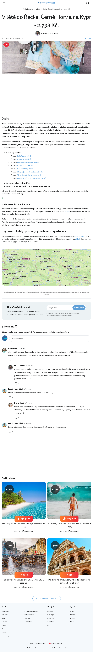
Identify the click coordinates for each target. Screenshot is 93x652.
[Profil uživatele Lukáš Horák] (10, 367)
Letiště (3, 618)
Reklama (55, 648)
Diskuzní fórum (29, 615)
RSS (48, 625)
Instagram (50, 618)
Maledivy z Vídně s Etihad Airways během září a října (23, 525)
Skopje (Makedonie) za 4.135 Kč (30, 172)
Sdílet (89, 38)
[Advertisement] (46, 98)
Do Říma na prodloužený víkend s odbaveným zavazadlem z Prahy (69, 581)
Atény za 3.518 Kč (24, 159)
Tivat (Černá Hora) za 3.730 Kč (29, 175)
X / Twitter (50, 622)
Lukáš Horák (53, 33)
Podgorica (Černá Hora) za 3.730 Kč (31, 178)
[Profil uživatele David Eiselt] (10, 405)
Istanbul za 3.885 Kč (25, 165)
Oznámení (62, 648)
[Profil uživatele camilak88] (4, 350)
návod (67, 211)
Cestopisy (27, 618)
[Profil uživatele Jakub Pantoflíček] (4, 391)
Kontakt (72, 615)
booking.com (79, 236)
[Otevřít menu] (4, 3)
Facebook (50, 611)
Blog (3, 629)
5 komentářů (19, 38)
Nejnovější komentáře (31, 611)
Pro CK (72, 622)
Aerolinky (4, 622)
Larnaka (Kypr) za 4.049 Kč (28, 162)
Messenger (50, 615)
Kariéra (72, 618)
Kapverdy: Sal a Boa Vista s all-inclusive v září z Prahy (69, 525)
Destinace (4, 615)
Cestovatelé (28, 622)
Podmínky (30, 648)
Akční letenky (28, 9)
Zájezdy (4, 625)
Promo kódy (5, 636)
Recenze (4, 632)
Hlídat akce (79, 307)
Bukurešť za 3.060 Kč (25, 168)
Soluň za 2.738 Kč (24, 156)
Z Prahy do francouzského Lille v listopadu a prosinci (24, 581)
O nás (72, 611)
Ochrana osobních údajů (42, 648)
